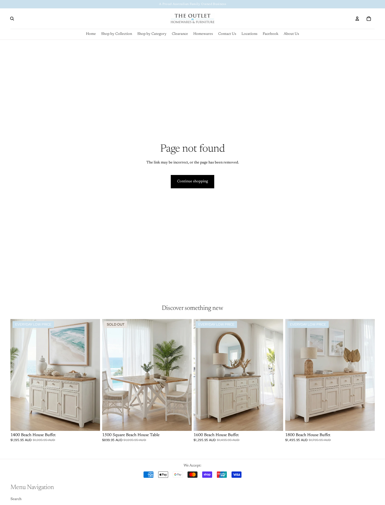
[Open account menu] (357, 18)
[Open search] (12, 18)
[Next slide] (183, 375)
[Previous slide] (110, 375)
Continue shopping (192, 181)
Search (15, 499)
